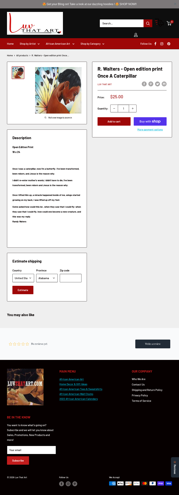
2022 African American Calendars (78, 398)
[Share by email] (164, 83)
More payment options (150, 129)
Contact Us (138, 384)
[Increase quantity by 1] (132, 108)
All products (22, 55)
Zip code (64, 270)
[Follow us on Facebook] (61, 483)
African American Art (58, 43)
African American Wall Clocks (76, 393)
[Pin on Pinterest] (150, 83)
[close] (175, 4)
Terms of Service (141, 400)
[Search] (148, 23)
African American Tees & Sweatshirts (80, 389)
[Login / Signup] (136, 35)
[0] (169, 23)
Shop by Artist (28, 43)
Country (17, 270)
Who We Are (138, 379)
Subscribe (18, 460)
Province (41, 270)
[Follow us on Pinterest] (74, 483)
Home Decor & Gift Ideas (73, 384)
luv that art (105, 84)
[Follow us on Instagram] (68, 483)
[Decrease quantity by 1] (114, 108)
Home (10, 43)
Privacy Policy (140, 395)
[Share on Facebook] (144, 83)
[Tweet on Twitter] (157, 83)
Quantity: (103, 108)
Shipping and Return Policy (147, 389)
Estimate (23, 290)
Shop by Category (91, 43)
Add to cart (114, 121)
